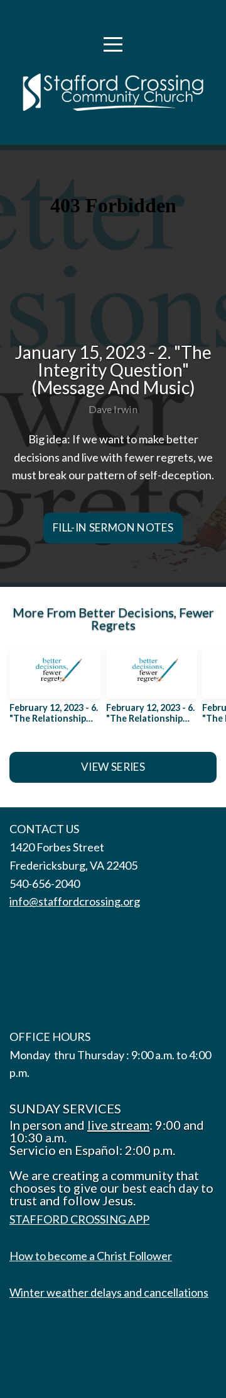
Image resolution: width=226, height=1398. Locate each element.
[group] (55, 690)
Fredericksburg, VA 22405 (73, 865)
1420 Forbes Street (56, 847)
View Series (113, 766)
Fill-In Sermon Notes (113, 527)
